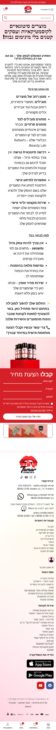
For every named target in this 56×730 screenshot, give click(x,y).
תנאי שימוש (24, 702)
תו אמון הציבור (46, 567)
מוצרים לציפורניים (45, 530)
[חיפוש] (5, 18)
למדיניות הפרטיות (38, 410)
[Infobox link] (28, 2)
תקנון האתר (48, 631)
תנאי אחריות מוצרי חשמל (41, 613)
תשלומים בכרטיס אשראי (41, 593)
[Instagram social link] (31, 477)
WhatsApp (32, 494)
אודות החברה (47, 578)
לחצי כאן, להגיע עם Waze (41, 508)
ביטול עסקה (48, 616)
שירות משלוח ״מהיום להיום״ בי (38, 622)
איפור (51, 542)
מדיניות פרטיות (39, 702)
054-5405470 (24, 485)
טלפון (49, 397)
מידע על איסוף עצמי (44, 637)
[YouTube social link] (26, 477)
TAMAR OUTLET (45, 643)
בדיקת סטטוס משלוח (43, 610)
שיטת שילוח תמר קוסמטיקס (39, 590)
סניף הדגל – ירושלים (44, 581)
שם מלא (47, 381)
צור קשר (50, 628)
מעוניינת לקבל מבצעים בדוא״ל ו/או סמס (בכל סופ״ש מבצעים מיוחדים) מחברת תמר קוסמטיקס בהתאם (28, 407)
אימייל (49, 389)
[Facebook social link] (35, 477)
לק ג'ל (51, 526)
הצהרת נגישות (47, 634)
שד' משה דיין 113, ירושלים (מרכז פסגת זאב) (32, 504)
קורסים (50, 640)
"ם (21, 622)
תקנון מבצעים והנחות (43, 647)
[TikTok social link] (21, 477)
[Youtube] (40, 685)
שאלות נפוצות (47, 599)
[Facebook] (50, 685)
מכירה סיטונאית (45, 596)
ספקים (50, 650)
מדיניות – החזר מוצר (44, 619)
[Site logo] (28, 9)
